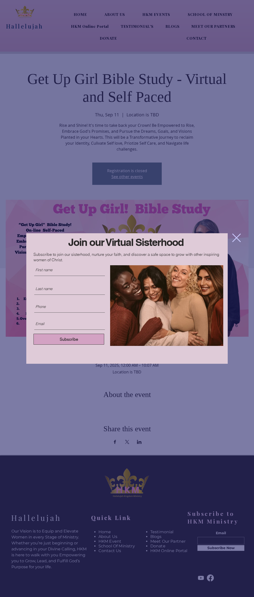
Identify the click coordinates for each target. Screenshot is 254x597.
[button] (236, 237)
